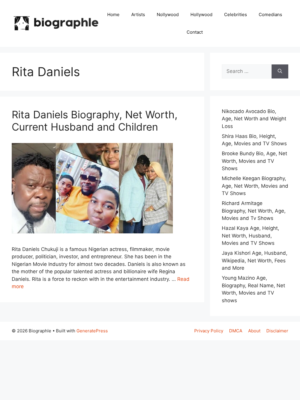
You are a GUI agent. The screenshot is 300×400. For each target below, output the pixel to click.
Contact (195, 32)
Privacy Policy (208, 331)
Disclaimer (277, 331)
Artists (138, 14)
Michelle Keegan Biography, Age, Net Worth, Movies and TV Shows (255, 185)
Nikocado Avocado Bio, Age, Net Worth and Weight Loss (254, 118)
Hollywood (201, 14)
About (254, 331)
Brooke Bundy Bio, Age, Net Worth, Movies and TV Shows (254, 161)
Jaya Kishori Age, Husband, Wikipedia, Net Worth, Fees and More (254, 260)
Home (113, 14)
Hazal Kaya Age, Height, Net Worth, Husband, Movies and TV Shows (250, 235)
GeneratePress (92, 331)
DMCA (235, 331)
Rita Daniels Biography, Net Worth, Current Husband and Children (95, 120)
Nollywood (168, 14)
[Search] (280, 71)
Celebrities (235, 14)
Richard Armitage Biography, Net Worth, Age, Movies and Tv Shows (254, 210)
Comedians (270, 14)
